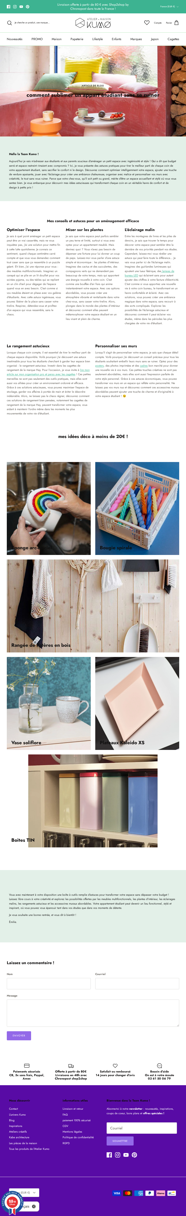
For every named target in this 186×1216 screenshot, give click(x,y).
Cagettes (173, 39)
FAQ (65, 1115)
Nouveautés (14, 39)
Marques (136, 39)
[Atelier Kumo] (93, 23)
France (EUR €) (167, 6)
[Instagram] (15, 6)
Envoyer (19, 1035)
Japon (155, 39)
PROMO (37, 39)
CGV (65, 1126)
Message (12, 996)
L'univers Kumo (17, 1115)
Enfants (116, 39)
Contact (13, 1109)
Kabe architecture (19, 1137)
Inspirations (15, 1126)
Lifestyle (97, 39)
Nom (10, 974)
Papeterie (77, 39)
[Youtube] (21, 6)
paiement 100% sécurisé (77, 1120)
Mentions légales (72, 1132)
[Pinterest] (27, 6)
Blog (12, 1120)
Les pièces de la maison (23, 1143)
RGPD (66, 1143)
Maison (56, 39)
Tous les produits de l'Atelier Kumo (29, 1149)
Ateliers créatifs (18, 1132)
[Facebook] (8, 6)
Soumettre (120, 1141)
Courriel (100, 974)
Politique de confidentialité (78, 1137)
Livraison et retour (73, 1109)
